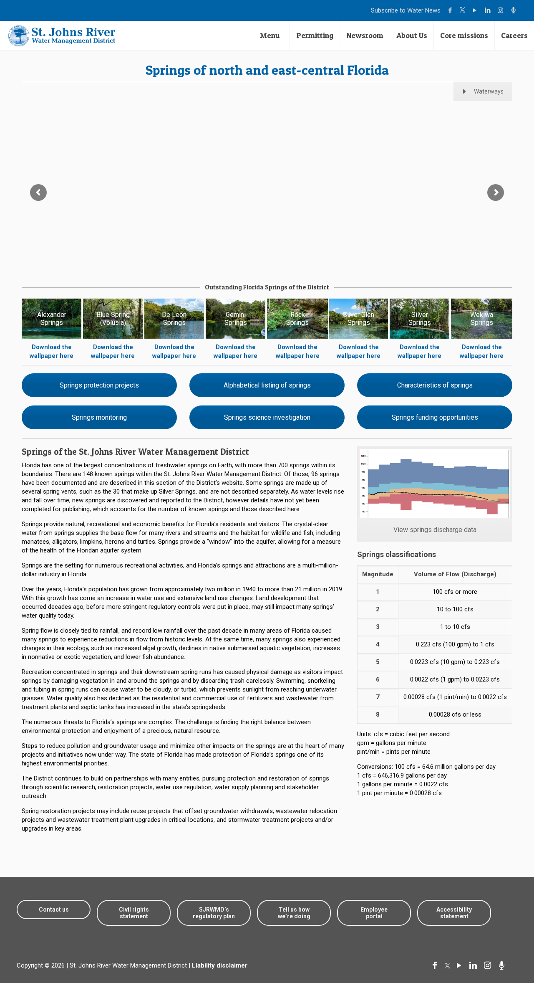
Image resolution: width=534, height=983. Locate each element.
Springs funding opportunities (435, 417)
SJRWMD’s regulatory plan (214, 913)
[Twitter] (463, 10)
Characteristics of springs (435, 385)
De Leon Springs (174, 319)
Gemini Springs (235, 319)
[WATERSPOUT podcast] (514, 10)
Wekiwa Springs (481, 319)
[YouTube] (475, 10)
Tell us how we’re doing (294, 913)
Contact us (54, 909)
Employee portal (374, 913)
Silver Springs (419, 319)
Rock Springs (297, 319)
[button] (501, 950)
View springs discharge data (434, 530)
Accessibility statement (454, 913)
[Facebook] (451, 10)
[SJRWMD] (61, 35)
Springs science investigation (267, 417)
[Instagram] (501, 10)
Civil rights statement (134, 913)
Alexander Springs (51, 319)
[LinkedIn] (488, 10)
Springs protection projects (99, 385)
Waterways (489, 91)
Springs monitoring (99, 417)
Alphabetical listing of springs (267, 385)
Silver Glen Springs (358, 319)
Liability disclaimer (219, 965)
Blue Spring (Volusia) (113, 319)
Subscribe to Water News (406, 10)
